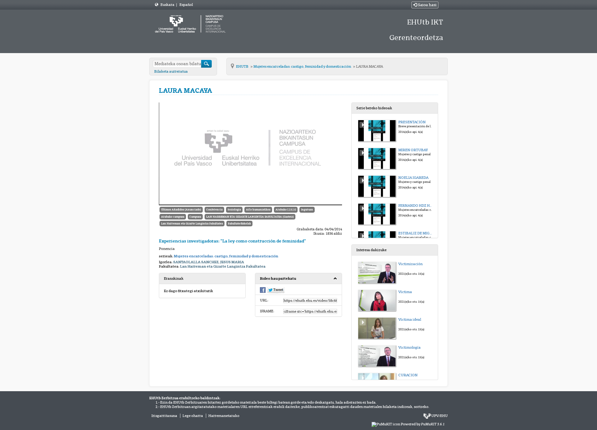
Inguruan (307, 209)
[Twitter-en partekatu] (276, 290)
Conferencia (214, 209)
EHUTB (242, 66)
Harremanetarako (223, 416)
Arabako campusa (172, 216)
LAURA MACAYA (369, 66)
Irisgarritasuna (164, 416)
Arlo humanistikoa (258, 209)
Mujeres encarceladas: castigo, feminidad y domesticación (302, 66)
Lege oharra (193, 416)
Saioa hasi (427, 5)
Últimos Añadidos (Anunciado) (181, 209)
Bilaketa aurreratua (171, 71)
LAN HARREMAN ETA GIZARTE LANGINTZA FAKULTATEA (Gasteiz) (250, 216)
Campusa (195, 216)
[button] (298, 278)
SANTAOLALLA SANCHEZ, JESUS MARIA (208, 262)
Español (186, 4)
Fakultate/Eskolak (239, 223)
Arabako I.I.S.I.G (285, 209)
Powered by (423, 424)
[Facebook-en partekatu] (263, 289)
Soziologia (234, 209)
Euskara (167, 4)
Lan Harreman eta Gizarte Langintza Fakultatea (192, 223)
